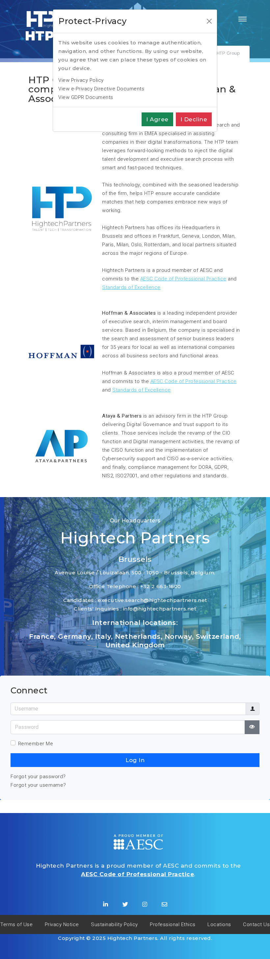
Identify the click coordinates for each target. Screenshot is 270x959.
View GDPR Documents (85, 97)
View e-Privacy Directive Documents (101, 89)
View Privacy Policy (81, 80)
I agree (157, 119)
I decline (193, 119)
